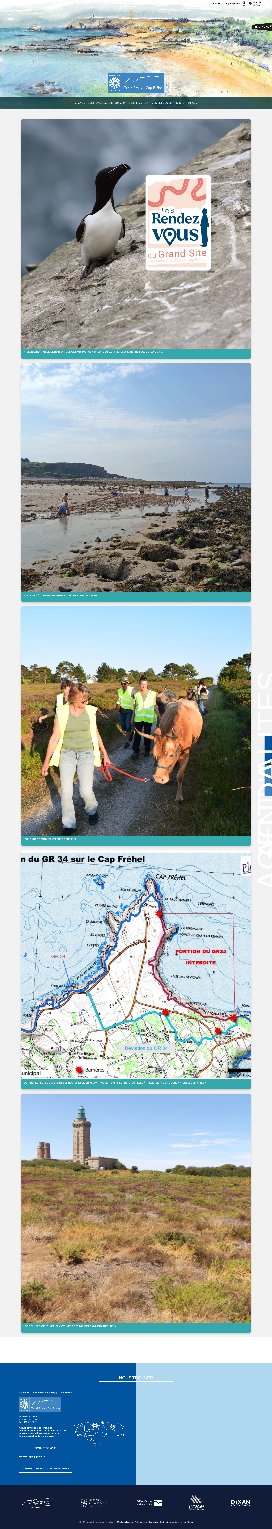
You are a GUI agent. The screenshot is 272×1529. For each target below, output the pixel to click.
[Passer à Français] (258, 5)
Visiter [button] (143, 103)
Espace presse (233, 3)
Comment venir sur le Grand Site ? (45, 1468)
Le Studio (188, 1522)
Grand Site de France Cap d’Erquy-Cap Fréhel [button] (105, 103)
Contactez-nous (45, 1448)
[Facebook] (244, 3)
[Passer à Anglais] (257, 2)
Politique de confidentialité (146, 1522)
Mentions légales (125, 1522)
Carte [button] (180, 103)
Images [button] (192, 103)
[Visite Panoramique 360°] (250, 3)
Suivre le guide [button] (162, 103)
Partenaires (165, 1522)
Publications (217, 3)
